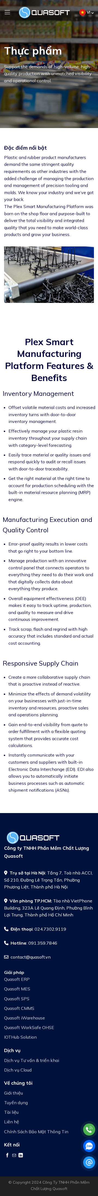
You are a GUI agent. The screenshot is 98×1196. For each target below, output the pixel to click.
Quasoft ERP (17, 979)
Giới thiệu (13, 1093)
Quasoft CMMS (19, 1008)
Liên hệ (11, 1121)
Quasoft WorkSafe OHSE (29, 1027)
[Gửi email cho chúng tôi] (14, 1155)
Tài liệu (11, 1112)
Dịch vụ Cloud (18, 1070)
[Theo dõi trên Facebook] (7, 1155)
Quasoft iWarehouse (24, 1018)
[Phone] (89, 1129)
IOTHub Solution (20, 1037)
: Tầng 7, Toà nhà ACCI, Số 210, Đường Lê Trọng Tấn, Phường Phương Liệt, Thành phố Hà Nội (48, 880)
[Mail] (89, 1162)
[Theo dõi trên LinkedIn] (21, 1155)
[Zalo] (89, 1146)
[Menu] (7, 12)
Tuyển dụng (16, 1102)
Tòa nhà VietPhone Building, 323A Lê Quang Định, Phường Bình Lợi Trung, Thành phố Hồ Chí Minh (48, 907)
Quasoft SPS (16, 998)
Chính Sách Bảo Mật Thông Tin (36, 1131)
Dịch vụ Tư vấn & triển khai (31, 1060)
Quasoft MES (17, 989)
